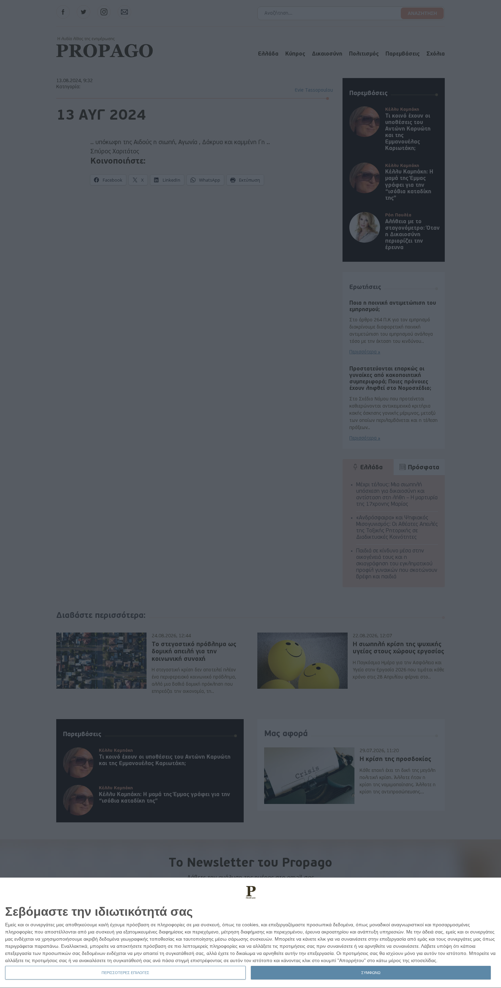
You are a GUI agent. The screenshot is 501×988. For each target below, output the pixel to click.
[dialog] (250, 933)
